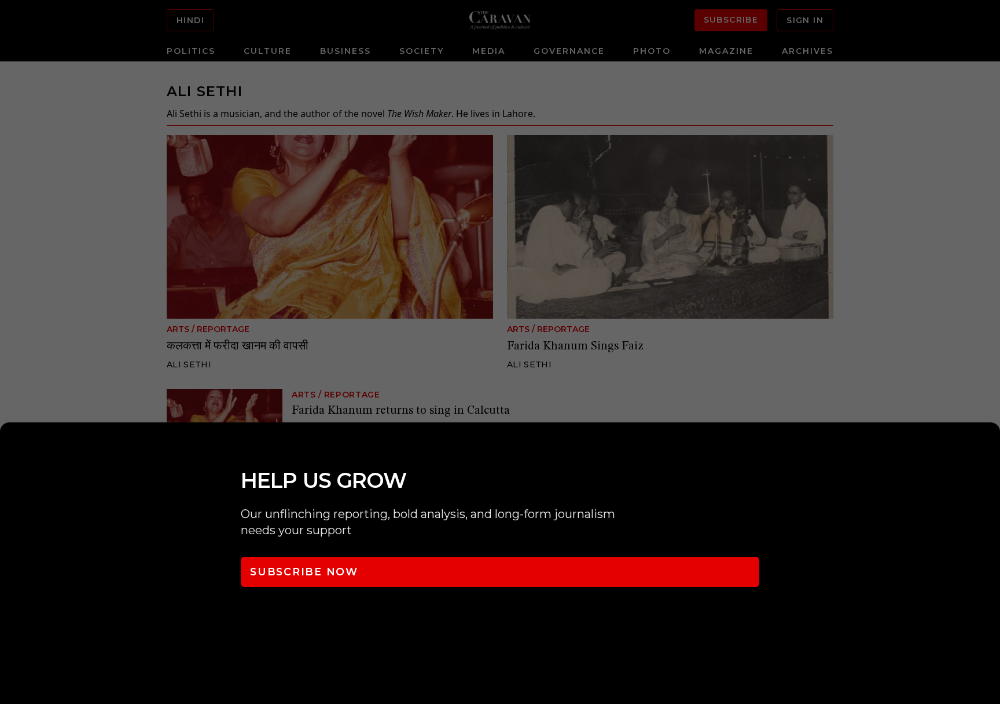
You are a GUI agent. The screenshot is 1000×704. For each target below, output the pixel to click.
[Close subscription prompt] (988, 446)
